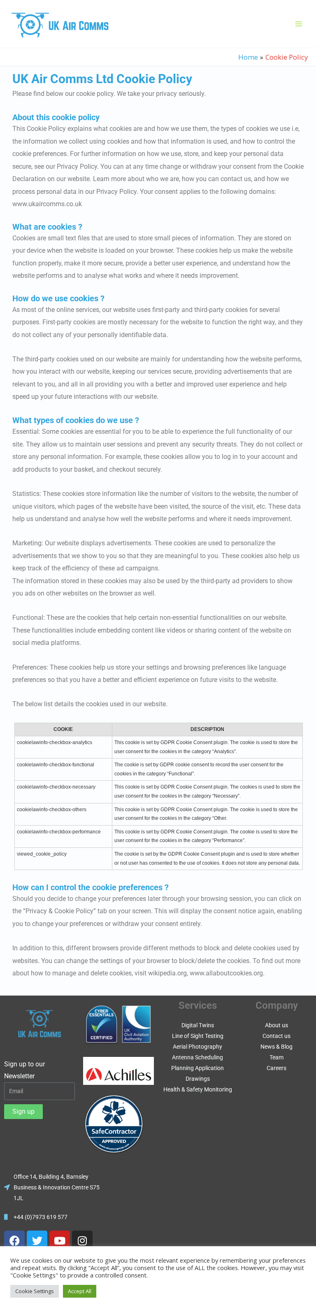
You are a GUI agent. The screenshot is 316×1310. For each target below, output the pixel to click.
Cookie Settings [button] (34, 1291)
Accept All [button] (79, 1291)
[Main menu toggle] (298, 24)
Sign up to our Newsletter (24, 1070)
